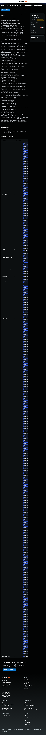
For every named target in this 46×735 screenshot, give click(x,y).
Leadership (26, 681)
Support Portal (27, 704)
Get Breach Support (6, 695)
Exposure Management (7, 684)
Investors (26, 686)
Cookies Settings (5, 731)
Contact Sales (5, 696)
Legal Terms (9, 729)
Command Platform (6, 682)
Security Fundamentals (7, 709)
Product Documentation (29, 705)
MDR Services (5, 685)
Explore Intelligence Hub (9, 669)
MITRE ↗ (33, 39)
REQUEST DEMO (5, 9)
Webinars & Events (6, 705)
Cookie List (29, 729)
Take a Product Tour (7, 693)
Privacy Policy (14, 729)
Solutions (4, 687)
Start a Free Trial (6, 692)
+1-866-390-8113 (6, 715)
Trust (25, 729)
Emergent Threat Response (8, 704)
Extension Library (28, 707)
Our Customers (27, 683)
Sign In (25, 702)
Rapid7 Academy (28, 708)
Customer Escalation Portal (30, 709)
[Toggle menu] (44, 1)
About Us (26, 679)
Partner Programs (28, 685)
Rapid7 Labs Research (7, 707)
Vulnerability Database (7, 708)
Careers (26, 688)
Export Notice (20, 729)
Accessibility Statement (37, 729)
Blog (3, 702)
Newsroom (26, 682)
